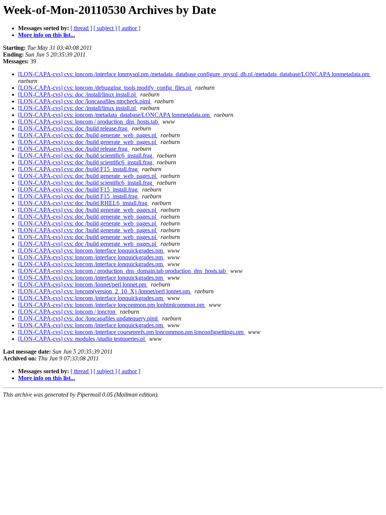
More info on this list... (46, 35)
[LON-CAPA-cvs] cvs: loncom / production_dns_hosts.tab (88, 121)
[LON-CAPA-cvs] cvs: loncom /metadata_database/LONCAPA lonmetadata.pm (114, 115)
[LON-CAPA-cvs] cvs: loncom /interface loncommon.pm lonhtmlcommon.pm (112, 305)
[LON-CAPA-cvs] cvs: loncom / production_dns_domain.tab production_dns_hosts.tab (122, 271)
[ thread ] (81, 28)
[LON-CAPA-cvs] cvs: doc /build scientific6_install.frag (86, 155)
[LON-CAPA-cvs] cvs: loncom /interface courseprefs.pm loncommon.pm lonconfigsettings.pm (131, 332)
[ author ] (129, 28)
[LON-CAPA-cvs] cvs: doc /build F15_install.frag (78, 169)
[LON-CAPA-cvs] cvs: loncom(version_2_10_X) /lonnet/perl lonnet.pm (104, 291)
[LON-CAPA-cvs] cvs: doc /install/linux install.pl (77, 94)
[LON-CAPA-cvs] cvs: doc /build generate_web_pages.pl (88, 135)
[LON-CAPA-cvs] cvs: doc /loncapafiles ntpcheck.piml (85, 101)
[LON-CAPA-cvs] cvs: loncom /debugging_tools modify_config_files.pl (105, 87)
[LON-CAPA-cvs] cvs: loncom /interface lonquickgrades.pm (91, 250)
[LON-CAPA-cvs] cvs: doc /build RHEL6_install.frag (83, 203)
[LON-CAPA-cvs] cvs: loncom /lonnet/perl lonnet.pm (83, 284)
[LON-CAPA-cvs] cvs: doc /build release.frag (73, 128)
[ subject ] (105, 28)
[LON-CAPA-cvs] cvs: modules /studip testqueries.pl (82, 339)
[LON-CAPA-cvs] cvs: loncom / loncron (67, 311)
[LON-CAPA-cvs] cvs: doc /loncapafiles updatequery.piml (88, 318)
